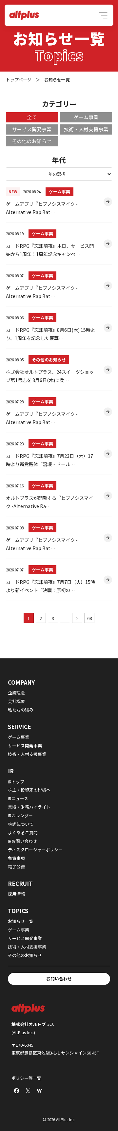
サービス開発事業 (31, 129)
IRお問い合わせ (22, 841)
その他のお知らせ (49, 359)
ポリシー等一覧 (26, 1078)
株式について (20, 824)
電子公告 (16, 867)
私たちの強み (20, 710)
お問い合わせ (59, 978)
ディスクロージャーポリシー (35, 849)
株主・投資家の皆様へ (29, 790)
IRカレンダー (20, 815)
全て (32, 117)
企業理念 (16, 693)
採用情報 (16, 894)
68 (89, 618)
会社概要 (16, 701)
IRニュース (18, 798)
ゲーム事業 (59, 191)
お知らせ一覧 (20, 921)
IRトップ (16, 782)
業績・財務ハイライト (29, 807)
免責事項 (16, 858)
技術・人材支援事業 (86, 129)
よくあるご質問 (23, 832)
